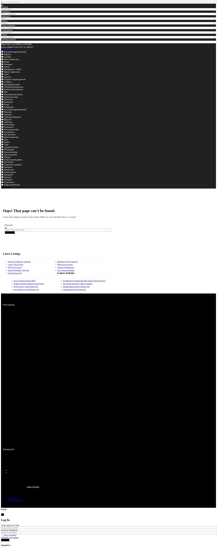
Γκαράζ (4, 35)
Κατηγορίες (5, 12)
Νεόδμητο (8, 64)
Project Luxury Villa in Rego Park (26, 287)
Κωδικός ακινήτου (8, 39)
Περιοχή (4, 7)
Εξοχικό (7, 157)
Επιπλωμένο (9, 127)
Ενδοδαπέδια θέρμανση (13, 87)
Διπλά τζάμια (9, 124)
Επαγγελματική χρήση (13, 160)
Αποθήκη (7, 82)
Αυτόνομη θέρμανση (12, 117)
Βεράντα (7, 54)
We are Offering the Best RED (24, 281)
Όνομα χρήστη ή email (10, 525)
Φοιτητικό (8, 167)
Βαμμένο (7, 119)
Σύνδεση (5, 540)
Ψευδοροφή (9, 150)
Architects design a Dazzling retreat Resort (29, 284)
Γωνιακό (7, 57)
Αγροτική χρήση (10, 155)
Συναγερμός (9, 107)
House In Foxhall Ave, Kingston (19, 262)
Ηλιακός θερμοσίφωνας (13, 89)
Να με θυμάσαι (10, 535)
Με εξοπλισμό (10, 135)
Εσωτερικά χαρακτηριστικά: (15, 109)
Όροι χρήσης (13, 498)
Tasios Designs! (33, 487)
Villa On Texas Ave (15, 267)
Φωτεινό (7, 77)
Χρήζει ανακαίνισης (12, 185)
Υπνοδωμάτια (6, 30)
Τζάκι (6, 145)
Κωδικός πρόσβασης (9, 530)
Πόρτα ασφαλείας (11, 137)
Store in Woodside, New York (18, 270)
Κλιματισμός (9, 132)
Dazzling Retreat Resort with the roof (76, 287)
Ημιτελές (7, 177)
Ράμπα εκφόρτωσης (12, 72)
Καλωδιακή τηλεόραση (13, 94)
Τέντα (6, 74)
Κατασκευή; (9, 170)
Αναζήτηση (6, 187)
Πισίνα (7, 67)
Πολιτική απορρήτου (16, 500)
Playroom (8, 112)
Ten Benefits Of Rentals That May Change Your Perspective (84, 281)
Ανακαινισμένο (10, 172)
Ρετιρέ (6, 104)
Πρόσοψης (8, 102)
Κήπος (6, 62)
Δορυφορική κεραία (12, 84)
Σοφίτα (7, 142)
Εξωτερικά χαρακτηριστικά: (15, 52)
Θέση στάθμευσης (11, 59)
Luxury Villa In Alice (15, 265)
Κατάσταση (5, 16)
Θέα (5, 92)
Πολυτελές (8, 99)
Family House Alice (15, 273)
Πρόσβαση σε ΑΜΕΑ (13, 69)
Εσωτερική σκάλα (11, 130)
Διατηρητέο (8, 175)
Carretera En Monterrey (65, 267)
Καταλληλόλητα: (10, 152)
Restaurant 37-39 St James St (67, 262)
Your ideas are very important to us (26, 289)
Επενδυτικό (8, 162)
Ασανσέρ (7, 114)
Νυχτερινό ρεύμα (11, 97)
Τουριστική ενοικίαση (12, 165)
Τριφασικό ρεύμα (11, 147)
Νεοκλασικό (9, 182)
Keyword (8, 225)
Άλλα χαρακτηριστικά (10, 49)
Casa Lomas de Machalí (65, 270)
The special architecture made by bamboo (77, 284)
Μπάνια (4, 21)
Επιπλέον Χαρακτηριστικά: (15, 79)
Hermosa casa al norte (65, 265)
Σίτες (6, 140)
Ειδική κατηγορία (8, 25)
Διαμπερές (8, 122)
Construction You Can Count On (74, 289)
